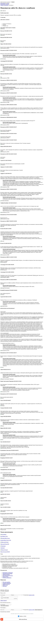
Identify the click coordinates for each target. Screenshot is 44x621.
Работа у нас (5, 585)
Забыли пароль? (3, 600)
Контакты (5, 586)
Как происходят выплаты (8, 575)
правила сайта (31, 609)
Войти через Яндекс (23, 619)
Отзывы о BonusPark (7, 583)
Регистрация (2, 3)
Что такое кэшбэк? (6, 582)
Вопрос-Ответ (5, 576)
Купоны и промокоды (7, 577)
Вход (8, 3)
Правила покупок (6, 584)
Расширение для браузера (8, 572)
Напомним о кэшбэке (4, 4)
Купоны (4, 24)
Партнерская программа (7, 573)
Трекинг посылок (6, 574)
